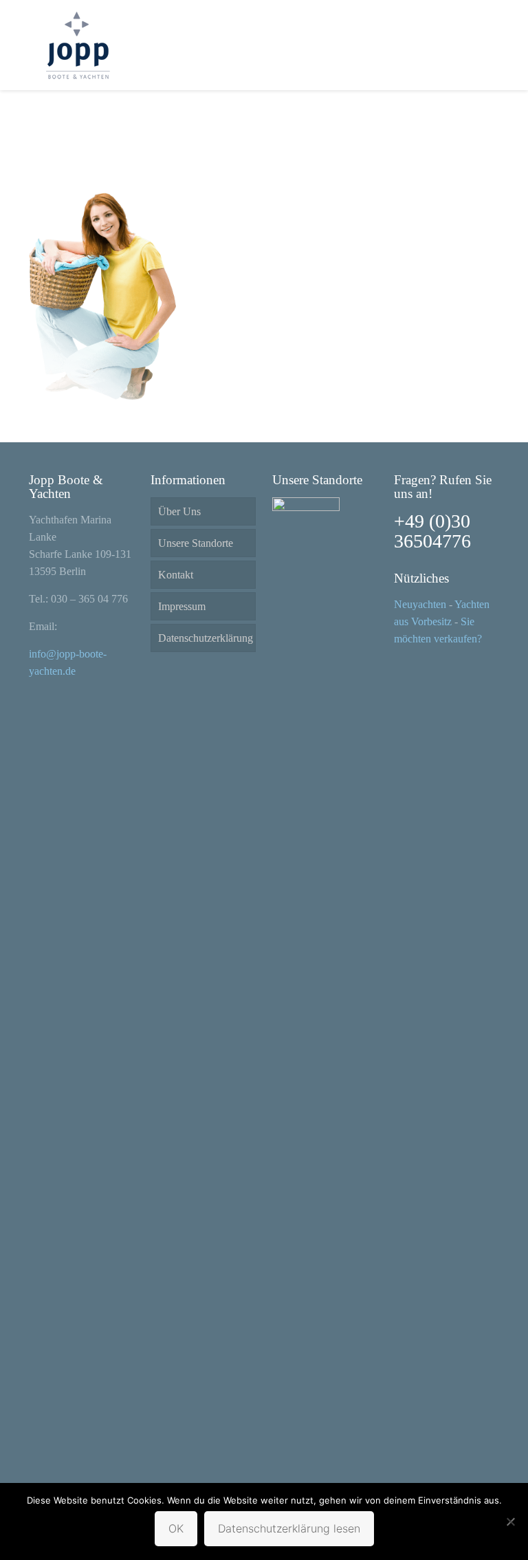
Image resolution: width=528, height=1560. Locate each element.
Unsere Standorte (195, 543)
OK (176, 1528)
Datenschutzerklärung (205, 638)
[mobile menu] (477, 44)
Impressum (182, 606)
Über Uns (179, 511)
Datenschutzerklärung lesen (289, 1528)
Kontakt (175, 575)
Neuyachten (420, 604)
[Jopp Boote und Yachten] (77, 44)
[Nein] (511, 1521)
